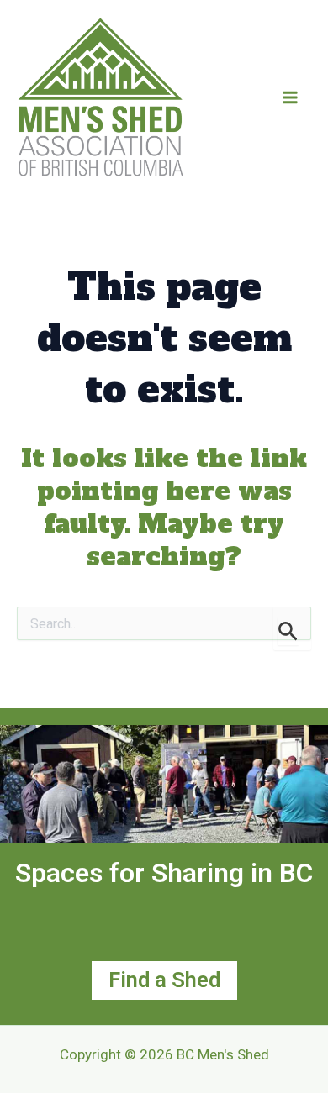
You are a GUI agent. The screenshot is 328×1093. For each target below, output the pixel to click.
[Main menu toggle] (290, 97)
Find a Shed (164, 979)
